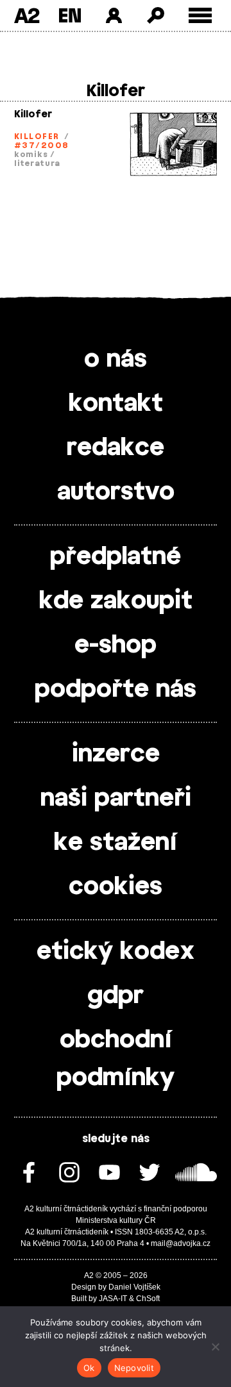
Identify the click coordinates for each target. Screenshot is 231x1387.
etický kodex (115, 951)
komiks (30, 154)
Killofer (33, 114)
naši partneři (115, 798)
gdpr (115, 996)
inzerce (116, 754)
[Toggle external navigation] (200, 16)
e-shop (115, 645)
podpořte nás (115, 689)
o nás (115, 359)
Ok (89, 1368)
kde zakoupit (116, 601)
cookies (115, 887)
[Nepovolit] (215, 1346)
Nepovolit (134, 1368)
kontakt (116, 403)
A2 (26, 15)
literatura (37, 163)
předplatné (115, 557)
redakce (115, 448)
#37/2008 (41, 145)
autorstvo (116, 492)
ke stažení (115, 842)
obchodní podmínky (115, 1059)
